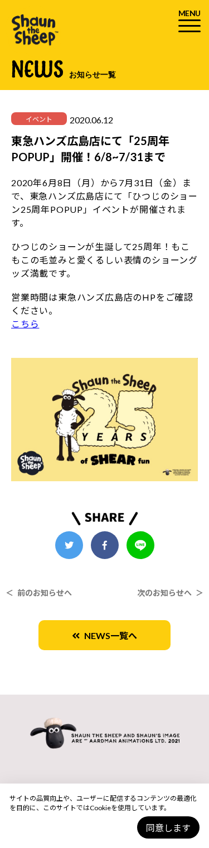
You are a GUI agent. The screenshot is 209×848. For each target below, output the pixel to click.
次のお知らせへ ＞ (170, 592)
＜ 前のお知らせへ (39, 592)
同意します (168, 827)
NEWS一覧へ (108, 635)
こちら (25, 323)
